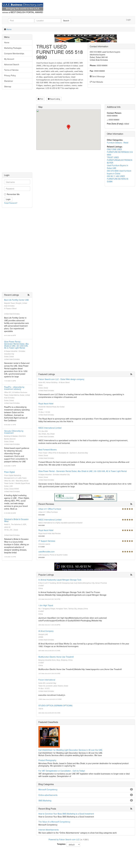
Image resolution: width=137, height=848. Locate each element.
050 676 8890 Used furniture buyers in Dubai (119, 172)
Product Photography (47, 760)
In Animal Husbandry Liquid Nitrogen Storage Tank (59, 579)
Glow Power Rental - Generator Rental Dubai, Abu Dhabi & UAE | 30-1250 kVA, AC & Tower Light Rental (16, 344)
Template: (61, 844)
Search (66, 20)
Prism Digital (9, 472)
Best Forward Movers (47, 449)
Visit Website (97, 82)
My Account (9, 59)
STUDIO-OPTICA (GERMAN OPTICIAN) (55, 705)
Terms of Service (11, 70)
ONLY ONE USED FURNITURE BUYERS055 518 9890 (120, 152)
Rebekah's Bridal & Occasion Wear (16, 520)
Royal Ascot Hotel (45, 403)
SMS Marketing (44, 800)
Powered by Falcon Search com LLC (64, 839)
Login (128, 19)
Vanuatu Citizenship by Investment (13, 432)
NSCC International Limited (49, 427)
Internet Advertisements (48, 829)
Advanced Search (11, 64)
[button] (68, 127)
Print (41, 99)
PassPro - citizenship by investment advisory (14, 388)
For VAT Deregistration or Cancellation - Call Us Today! (61, 770)
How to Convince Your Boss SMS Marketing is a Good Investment (66, 813)
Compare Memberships (14, 53)
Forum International (46, 679)
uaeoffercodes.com (46, 551)
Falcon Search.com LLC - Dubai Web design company (61, 379)
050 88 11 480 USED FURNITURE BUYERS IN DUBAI (117, 179)
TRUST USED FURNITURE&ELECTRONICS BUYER (119, 160)
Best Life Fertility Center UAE (16, 300)
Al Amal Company (46, 631)
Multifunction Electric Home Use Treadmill (56, 656)
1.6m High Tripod (45, 605)
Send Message (98, 76)
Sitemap (7, 86)
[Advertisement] (17, 132)
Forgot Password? (10, 203)
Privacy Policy (10, 75)
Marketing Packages (12, 48)
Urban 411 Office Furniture (49, 508)
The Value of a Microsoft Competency (54, 821)
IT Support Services (46, 541)
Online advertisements (47, 795)
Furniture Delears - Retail (117, 142)
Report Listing (55, 99)
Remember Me (13, 194)
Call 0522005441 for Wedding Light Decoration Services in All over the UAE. (70, 750)
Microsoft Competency (47, 789)
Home (9, 29)
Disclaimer (8, 81)
